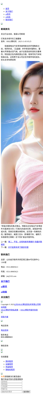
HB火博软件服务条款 (29, 310)
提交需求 (26, 392)
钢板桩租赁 (10, 370)
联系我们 (9, 20)
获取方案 (4, 317)
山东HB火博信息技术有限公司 (26, 304)
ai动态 (8, 17)
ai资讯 (8, 14)
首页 (7, 9)
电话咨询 (4, 330)
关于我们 (9, 11)
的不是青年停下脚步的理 (18, 247)
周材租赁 (9, 361)
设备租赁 (9, 364)
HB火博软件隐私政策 (9, 310)
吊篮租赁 (9, 367)
